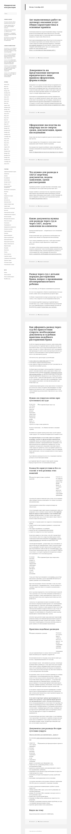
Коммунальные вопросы (10, 214)
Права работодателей (9, 241)
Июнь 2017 (6, 117)
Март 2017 (6, 124)
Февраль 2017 (7, 126)
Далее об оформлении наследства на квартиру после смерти (45, 152)
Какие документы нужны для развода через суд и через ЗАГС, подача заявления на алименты (44, 222)
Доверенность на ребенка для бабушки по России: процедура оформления (10, 55)
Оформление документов (10, 227)
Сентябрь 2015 (7, 161)
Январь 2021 (6, 90)
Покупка (6, 233)
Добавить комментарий (44, 57)
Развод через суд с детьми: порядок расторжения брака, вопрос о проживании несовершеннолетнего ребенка (45, 279)
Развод (5, 252)
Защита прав (7, 206)
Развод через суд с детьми (48, 307)
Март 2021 (6, 88)
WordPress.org (7, 278)
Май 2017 (6, 119)
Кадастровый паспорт (9, 212)
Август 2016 (6, 138)
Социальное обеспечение (10, 258)
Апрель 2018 (7, 105)
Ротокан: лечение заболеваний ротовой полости (10, 22)
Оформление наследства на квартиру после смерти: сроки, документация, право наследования (45, 128)
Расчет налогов (7, 254)
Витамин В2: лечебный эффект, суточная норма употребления (10, 39)
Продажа (6, 247)
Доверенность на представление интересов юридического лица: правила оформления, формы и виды (44, 75)
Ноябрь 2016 (7, 132)
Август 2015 (6, 163)
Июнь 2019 (6, 99)
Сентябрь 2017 (7, 111)
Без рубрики (7, 177)
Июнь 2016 (6, 142)
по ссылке (38, 307)
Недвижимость (7, 225)
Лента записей (7, 274)
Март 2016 (6, 149)
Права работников (8, 239)
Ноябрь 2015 (7, 157)
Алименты (6, 173)
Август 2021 (6, 84)
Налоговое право (8, 220)
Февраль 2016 (7, 151)
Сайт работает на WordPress (35, 831)
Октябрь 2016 (7, 134)
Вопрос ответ (7, 184)
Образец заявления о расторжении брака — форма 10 (43, 734)
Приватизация (7, 245)
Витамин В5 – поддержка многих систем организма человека (10, 34)
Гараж (5, 193)
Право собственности (9, 243)
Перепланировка (8, 231)
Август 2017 (6, 113)
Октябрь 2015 (7, 159)
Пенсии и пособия (8, 229)
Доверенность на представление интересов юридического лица (46, 105)
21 (57, 577)
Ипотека (6, 210)
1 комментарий (42, 112)
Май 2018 (6, 103)
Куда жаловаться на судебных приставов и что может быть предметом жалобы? (10, 61)
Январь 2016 (6, 153)
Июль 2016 (6, 140)
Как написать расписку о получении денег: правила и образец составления (10, 50)
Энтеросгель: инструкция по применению (10, 30)
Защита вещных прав (9, 204)
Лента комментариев (9, 276)
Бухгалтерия (7, 180)
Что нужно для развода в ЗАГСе (38, 198)
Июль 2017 (6, 115)
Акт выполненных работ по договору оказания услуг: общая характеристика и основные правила (45, 23)
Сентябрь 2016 (7, 136)
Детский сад (7, 200)
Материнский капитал (9, 218)
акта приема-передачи (35, 45)
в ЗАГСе (34, 381)
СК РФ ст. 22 (53, 577)
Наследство (6, 222)
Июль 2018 (6, 101)
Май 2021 (6, 86)
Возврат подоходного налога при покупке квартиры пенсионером (10, 74)
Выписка (6, 191)
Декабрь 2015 (7, 155)
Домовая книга (7, 202)
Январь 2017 (6, 128)
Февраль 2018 (7, 107)
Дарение (6, 198)
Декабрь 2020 (7, 92)
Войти (5, 272)
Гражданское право (8, 195)
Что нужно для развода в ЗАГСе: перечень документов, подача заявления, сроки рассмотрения (43, 177)
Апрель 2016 (7, 147)
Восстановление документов (8, 187)
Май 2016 (6, 145)
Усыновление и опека (9, 264)
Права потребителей (9, 237)
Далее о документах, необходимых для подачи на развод (45, 254)
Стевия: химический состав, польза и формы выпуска (9, 26)
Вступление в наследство (10, 189)
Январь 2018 (6, 109)
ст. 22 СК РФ (35, 547)
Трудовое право (7, 260)
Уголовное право (8, 262)
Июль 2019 (6, 97)
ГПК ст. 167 (59, 548)
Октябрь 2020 (7, 95)
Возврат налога (7, 182)
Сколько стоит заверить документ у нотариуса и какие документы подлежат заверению (10, 68)
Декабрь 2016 (7, 130)
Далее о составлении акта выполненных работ (42, 50)
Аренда (5, 175)
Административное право (10, 171)
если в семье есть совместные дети (38, 361)
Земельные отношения (9, 208)
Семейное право (8, 256)
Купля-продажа (7, 216)
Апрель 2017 (7, 122)
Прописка (6, 250)
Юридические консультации (10, 6)
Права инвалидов (8, 235)
